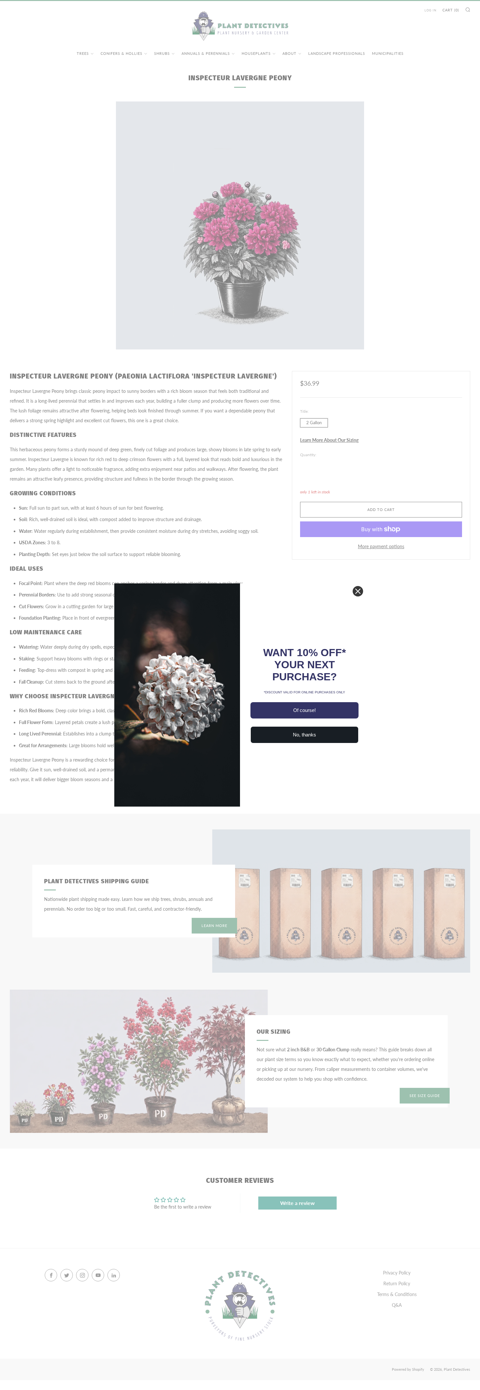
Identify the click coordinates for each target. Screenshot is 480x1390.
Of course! (304, 710)
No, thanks (304, 734)
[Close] (358, 591)
